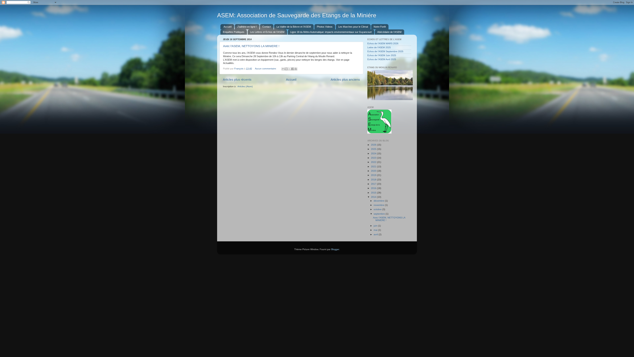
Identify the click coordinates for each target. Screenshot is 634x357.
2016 (374, 188)
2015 (374, 192)
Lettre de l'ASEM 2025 (379, 47)
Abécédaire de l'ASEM (389, 32)
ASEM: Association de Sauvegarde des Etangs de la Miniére (296, 15)
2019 (374, 175)
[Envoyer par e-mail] (283, 69)
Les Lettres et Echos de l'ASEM (267, 32)
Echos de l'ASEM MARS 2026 (382, 43)
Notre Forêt (380, 26)
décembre (379, 201)
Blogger (335, 249)
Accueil (227, 26)
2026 (374, 145)
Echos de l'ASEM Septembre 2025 (385, 51)
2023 (374, 158)
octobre (378, 209)
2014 (374, 197)
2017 (374, 184)
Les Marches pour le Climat (353, 26)
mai (376, 230)
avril (376, 234)
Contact (266, 26)
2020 (374, 171)
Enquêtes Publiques (233, 32)
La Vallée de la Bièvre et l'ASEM (294, 26)
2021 (374, 166)
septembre (380, 214)
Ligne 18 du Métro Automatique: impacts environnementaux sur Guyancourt (331, 32)
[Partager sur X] (289, 69)
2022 (374, 162)
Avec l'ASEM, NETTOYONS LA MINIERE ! (251, 46)
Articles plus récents (237, 79)
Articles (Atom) (245, 86)
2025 (374, 149)
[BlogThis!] (286, 69)
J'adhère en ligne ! (247, 26)
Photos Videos (325, 26)
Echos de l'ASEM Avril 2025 (381, 59)
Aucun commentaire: (266, 68)
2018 (374, 179)
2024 (374, 153)
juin (376, 226)
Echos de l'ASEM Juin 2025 (381, 55)
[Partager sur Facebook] (292, 69)
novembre (379, 205)
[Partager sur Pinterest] (295, 69)
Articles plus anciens (345, 79)
